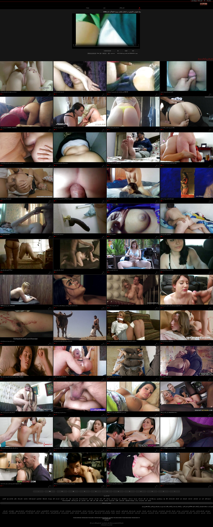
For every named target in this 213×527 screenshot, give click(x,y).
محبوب (104, 7)
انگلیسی (116, 500)
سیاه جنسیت (26, 498)
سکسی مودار (96, 498)
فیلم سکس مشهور (98, 512)
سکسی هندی (101, 500)
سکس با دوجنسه (137, 512)
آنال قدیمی (4, 498)
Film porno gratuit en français (126, 517)
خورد (200, 498)
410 (49, 491)
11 (62, 491)
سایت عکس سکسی (196, 512)
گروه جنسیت (62, 498)
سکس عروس (203, 512)
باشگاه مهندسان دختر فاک (66, 500)
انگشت (91, 500)
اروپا (79, 500)
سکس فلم (113, 512)
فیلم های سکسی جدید (29, 512)
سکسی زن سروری (75, 498)
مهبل (164, 498)
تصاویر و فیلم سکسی (83, 512)
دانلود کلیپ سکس (189, 512)
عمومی (88, 500)
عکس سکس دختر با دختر (173, 512)
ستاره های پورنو (39, 498)
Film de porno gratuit (135, 517)
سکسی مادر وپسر (144, 512)
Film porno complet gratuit (77, 517)
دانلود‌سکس (72, 512)
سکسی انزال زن (121, 500)
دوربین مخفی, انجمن (114, 498)
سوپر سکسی (209, 512)
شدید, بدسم (57, 498)
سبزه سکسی (108, 498)
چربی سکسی (130, 498)
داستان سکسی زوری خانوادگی (92, 53)
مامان (146, 500)
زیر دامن (136, 500)
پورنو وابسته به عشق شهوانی (129, 500)
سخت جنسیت (190, 498)
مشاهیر (15, 498)
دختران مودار (118, 512)
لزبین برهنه (135, 498)
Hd (204, 0)
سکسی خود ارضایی (172, 498)
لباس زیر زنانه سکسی (74, 500)
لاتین (94, 500)
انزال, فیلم (177, 498)
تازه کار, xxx (209, 0)
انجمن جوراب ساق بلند (32, 498)
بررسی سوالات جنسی (152, 498)
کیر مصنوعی (106, 500)
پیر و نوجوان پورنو (159, 498)
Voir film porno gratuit (97, 517)
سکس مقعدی (185, 498)
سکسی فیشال (45, 498)
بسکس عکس (77, 512)
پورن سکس (47, 512)
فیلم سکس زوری (106, 495)
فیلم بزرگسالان (121, 7)
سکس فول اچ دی (5, 512)
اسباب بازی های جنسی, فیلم (83, 498)
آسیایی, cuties (200, 0)
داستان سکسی (37, 512)
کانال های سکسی (91, 512)
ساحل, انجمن (83, 500)
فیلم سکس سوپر (151, 512)
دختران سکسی (195, 498)
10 (73, 491)
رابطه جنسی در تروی (10, 498)
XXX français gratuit (85, 517)
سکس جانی (123, 512)
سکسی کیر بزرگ (111, 500)
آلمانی (104, 498)
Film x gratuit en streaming (118, 517)
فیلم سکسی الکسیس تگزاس (55, 512)
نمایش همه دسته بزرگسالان (106, 503)
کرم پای (101, 498)
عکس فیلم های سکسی (12, 512)
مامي (147, 498)
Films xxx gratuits (91, 517)
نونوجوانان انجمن (194, 0)
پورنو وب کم (50, 498)
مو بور (120, 498)
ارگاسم (97, 500)
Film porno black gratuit (104, 517)
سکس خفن (157, 512)
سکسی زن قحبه (20, 498)
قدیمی (203, 498)
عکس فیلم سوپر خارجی (65, 512)
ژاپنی (181, 498)
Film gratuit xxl (111, 517)
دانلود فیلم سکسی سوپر (21, 512)
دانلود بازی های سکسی (181, 512)
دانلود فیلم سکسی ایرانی (106, 512)
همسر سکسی (140, 498)
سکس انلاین (42, 512)
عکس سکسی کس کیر (130, 512)
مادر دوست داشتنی (208, 498)
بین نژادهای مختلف (124, 498)
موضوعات (87, 7)
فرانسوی (149, 500)
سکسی (70, 498)
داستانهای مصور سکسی (163, 512)
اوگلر (108, 53)
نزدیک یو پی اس (141, 500)
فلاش (100, 53)
